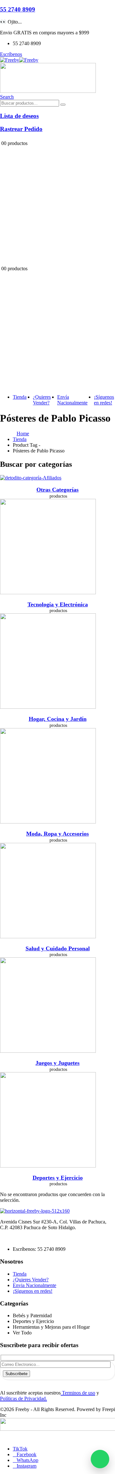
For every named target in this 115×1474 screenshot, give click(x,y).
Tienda (20, 397)
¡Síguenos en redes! (104, 399)
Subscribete (16, 1373)
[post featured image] (30, 477)
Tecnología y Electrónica (57, 604)
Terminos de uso (78, 1392)
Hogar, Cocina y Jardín (58, 719)
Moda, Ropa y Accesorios (57, 833)
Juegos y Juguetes (57, 1063)
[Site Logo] (19, 60)
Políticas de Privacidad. (23, 1398)
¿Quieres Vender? (42, 399)
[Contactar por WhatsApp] (100, 1459)
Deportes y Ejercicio (58, 1177)
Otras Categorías (57, 489)
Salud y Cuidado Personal (58, 948)
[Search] (62, 105)
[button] (7, 97)
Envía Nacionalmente (72, 399)
